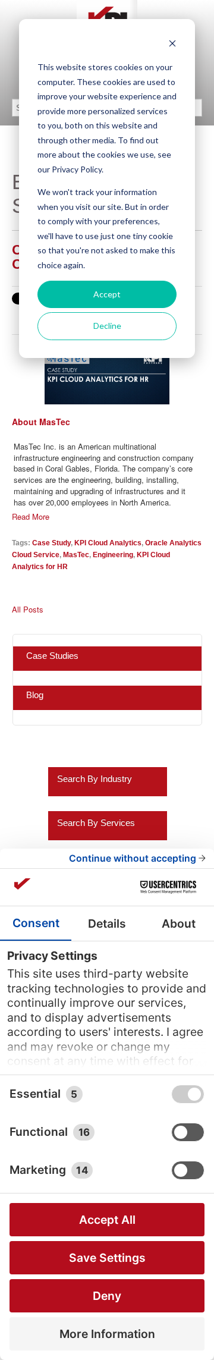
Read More (30, 516)
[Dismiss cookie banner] (172, 44)
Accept (107, 294)
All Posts (27, 609)
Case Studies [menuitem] (52, 656)
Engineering (113, 554)
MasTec (76, 554)
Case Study (51, 542)
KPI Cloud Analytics (107, 542)
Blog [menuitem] (34, 695)
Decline (107, 326)
